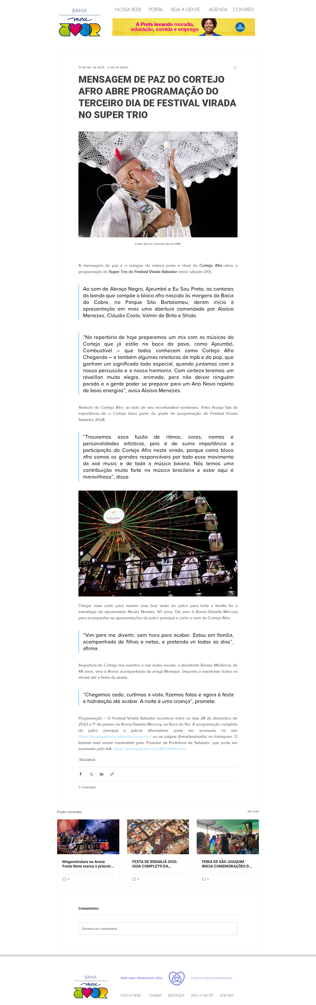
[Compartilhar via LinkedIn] (102, 774)
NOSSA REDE (129, 9)
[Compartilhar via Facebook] (80, 774)
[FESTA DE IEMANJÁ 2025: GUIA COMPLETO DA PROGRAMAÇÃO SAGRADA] (158, 836)
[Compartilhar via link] (112, 774)
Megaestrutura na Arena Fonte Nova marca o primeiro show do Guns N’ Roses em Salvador (87, 863)
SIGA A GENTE (185, 9)
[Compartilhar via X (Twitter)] (91, 774)
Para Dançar (87, 759)
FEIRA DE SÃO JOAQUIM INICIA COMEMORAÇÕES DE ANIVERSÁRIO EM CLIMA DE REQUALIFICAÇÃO (227, 863)
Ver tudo (253, 811)
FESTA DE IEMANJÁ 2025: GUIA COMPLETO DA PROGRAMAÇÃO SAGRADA (156, 863)
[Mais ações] (235, 67)
